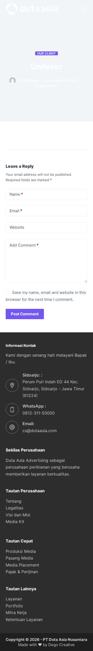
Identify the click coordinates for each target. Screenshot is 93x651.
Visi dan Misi (18, 514)
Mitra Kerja (16, 612)
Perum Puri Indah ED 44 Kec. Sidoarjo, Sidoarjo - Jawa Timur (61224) (53, 388)
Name (16, 194)
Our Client (46, 53)
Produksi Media (21, 551)
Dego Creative (61, 644)
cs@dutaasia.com (39, 430)
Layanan (14, 598)
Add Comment (24, 245)
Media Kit (15, 521)
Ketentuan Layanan (24, 619)
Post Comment (25, 313)
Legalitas (14, 507)
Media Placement (22, 565)
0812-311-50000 (38, 413)
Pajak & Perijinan (22, 571)
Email (16, 210)
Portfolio (14, 605)
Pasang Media (19, 558)
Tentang (13, 501)
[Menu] (85, 9)
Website (17, 227)
